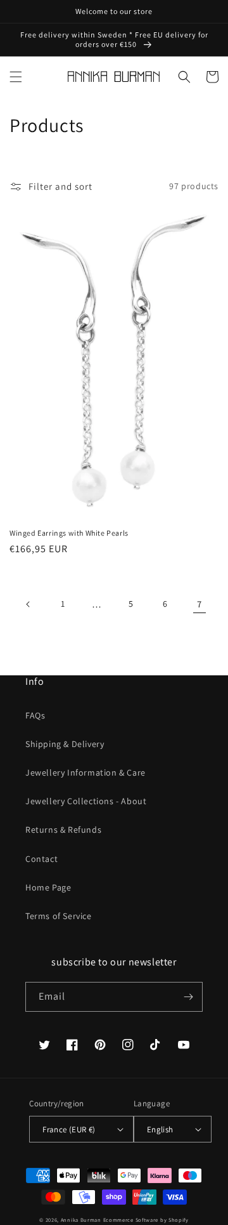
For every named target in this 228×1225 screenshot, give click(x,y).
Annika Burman (82, 1219)
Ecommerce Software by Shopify (146, 1219)
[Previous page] (28, 604)
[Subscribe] (188, 997)
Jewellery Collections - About (85, 801)
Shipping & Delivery (64, 744)
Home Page (48, 887)
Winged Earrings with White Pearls (69, 533)
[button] (16, 77)
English (160, 1129)
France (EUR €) (69, 1129)
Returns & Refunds (63, 829)
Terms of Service (58, 916)
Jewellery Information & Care (85, 772)
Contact (41, 858)
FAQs (35, 715)
